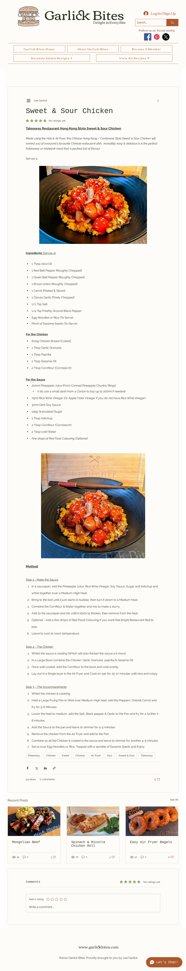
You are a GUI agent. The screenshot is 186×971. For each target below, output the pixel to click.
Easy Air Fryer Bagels (151, 842)
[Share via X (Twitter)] (36, 768)
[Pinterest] (156, 37)
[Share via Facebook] (27, 768)
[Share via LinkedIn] (45, 768)
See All (174, 799)
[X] (165, 37)
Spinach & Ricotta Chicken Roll (88, 844)
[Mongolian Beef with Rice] (34, 821)
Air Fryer (96, 755)
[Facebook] (147, 37)
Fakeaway (34, 755)
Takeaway (147, 755)
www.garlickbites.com (99, 946)
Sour (109, 755)
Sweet (65, 755)
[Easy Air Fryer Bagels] (152, 821)
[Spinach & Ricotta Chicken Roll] (93, 821)
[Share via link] (54, 768)
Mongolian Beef (26, 842)
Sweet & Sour (127, 755)
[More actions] (158, 100)
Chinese (80, 755)
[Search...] (172, 22)
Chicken (51, 755)
